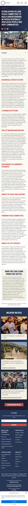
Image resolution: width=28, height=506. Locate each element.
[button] (26, 493)
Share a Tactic (18, 442)
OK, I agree (14, 501)
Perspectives (4, 460)
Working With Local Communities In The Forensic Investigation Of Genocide (13, 393)
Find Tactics (19, 430)
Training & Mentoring (6, 439)
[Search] (18, 2)
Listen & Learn (6, 452)
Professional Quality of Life (14, 486)
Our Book (17, 439)
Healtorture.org (14, 482)
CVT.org (14, 490)
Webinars (3, 458)
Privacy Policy (14, 504)
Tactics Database (19, 435)
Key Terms (3, 437)
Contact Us (17, 461)
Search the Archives (5, 465)
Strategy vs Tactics (19, 432)
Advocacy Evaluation (6, 441)
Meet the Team (18, 457)
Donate (17, 466)
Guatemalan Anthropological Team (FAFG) (11, 397)
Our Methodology (5, 434)
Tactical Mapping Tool (6, 444)
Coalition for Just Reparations (9, 367)
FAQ (16, 464)
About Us (18, 452)
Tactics (5, 8)
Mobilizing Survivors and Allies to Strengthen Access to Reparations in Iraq (13, 363)
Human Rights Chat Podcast (5, 455)
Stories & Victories (5, 463)
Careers (17, 459)
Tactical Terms (18, 437)
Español (3, 468)
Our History (18, 454)
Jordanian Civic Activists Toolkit (7, 447)
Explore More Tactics (14, 405)
